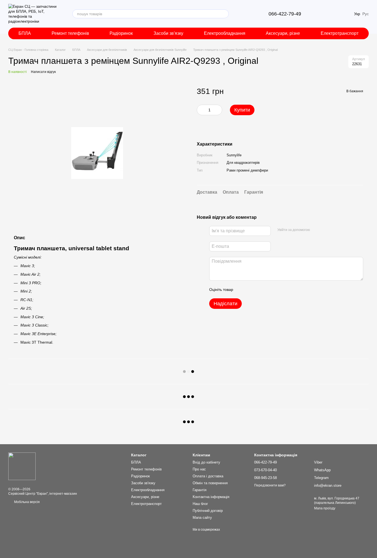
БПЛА (24, 33)
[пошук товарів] (224, 13)
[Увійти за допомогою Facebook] (316, 230)
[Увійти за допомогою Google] (325, 230)
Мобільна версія (26, 502)
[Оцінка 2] (251, 289)
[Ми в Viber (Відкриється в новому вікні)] (240, 14)
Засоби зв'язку (168, 33)
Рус (365, 14)
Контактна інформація (211, 497)
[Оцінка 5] (277, 289)
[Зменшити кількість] (201, 110)
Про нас (199, 469)
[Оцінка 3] (260, 289)
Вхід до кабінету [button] (206, 462)
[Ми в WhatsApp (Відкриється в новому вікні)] (253, 14)
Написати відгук (43, 72)
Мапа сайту (202, 517)
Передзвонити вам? (270, 485)
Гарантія (199, 490)
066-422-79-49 (285, 13)
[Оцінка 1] (242, 289)
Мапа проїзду (324, 508)
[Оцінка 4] (268, 289)
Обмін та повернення (210, 483)
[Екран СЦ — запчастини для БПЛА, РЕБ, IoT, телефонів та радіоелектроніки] (22, 466)
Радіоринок (121, 33)
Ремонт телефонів (70, 33)
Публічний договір (208, 511)
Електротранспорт (340, 33)
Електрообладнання (224, 33)
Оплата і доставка (208, 476)
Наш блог (200, 504)
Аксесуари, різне (283, 33)
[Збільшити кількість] (218, 110)
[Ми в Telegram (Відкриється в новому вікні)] (246, 14)
